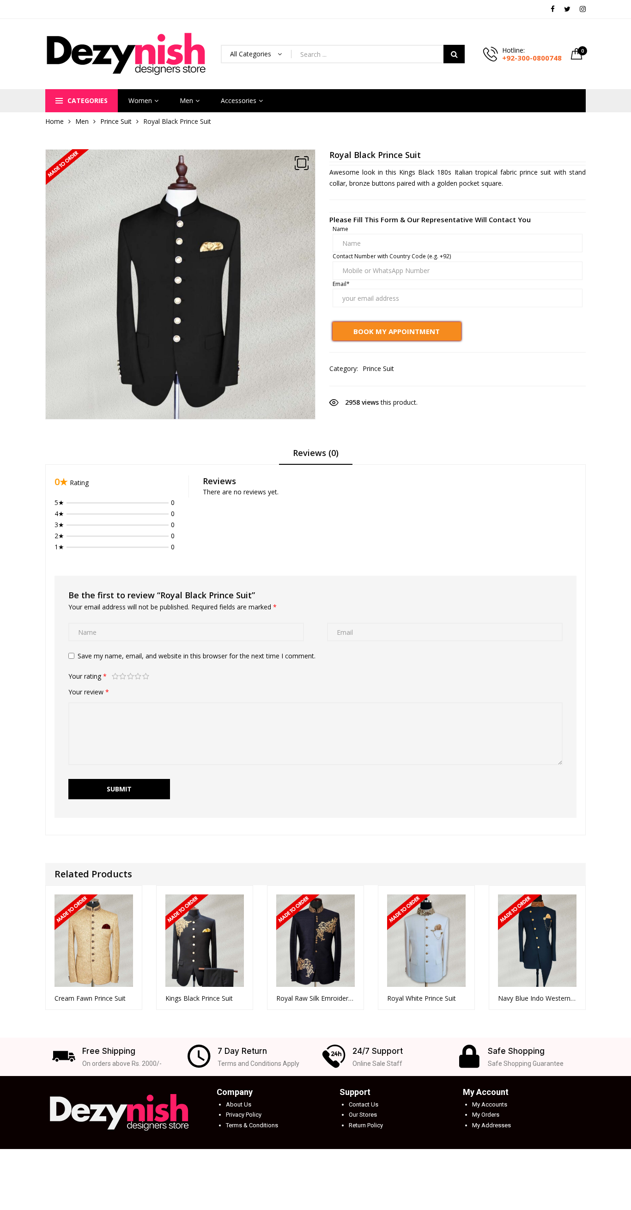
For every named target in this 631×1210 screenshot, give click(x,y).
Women (140, 100)
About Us (238, 1104)
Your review (88, 691)
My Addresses (491, 1125)
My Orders (485, 1114)
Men (186, 100)
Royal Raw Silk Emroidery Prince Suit (315, 998)
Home (54, 121)
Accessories (238, 100)
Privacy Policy (243, 1114)
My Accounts (489, 1104)
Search (454, 54)
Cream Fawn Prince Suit (90, 998)
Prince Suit (116, 121)
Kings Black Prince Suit (199, 998)
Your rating (87, 676)
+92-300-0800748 (532, 57)
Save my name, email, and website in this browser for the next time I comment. (197, 655)
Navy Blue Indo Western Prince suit (537, 998)
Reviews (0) (316, 452)
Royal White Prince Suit (421, 998)
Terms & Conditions (252, 1125)
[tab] (315, 456)
